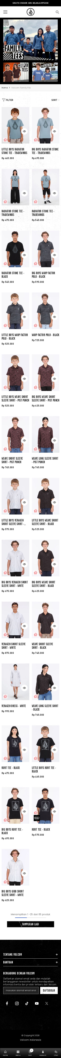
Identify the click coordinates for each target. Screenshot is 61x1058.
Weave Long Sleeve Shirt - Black (45, 707)
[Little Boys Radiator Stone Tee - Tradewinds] (15, 125)
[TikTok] (27, 1003)
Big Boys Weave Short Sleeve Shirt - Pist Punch (46, 398)
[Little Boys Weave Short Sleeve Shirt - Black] (46, 496)
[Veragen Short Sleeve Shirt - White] (15, 620)
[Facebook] (7, 1003)
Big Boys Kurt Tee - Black (12, 831)
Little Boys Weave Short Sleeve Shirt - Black (45, 522)
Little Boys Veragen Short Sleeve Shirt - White (13, 522)
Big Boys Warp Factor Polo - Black (43, 274)
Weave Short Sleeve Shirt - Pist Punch (12, 460)
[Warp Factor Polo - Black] (46, 310)
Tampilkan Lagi (30, 924)
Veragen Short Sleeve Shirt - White (14, 645)
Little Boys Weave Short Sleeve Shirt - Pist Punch (15, 398)
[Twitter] (46, 1003)
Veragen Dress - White (14, 706)
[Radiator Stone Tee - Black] (15, 249)
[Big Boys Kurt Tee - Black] (15, 805)
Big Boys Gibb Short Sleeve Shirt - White (13, 893)
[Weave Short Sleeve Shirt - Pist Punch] (15, 434)
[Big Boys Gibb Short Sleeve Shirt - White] (15, 867)
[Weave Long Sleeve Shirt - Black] (46, 681)
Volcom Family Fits (21, 87)
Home (5, 87)
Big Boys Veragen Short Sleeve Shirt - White (15, 584)
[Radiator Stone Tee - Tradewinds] (15, 187)
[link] (30, 1053)
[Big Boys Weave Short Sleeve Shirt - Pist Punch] (46, 372)
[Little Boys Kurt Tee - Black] (46, 743)
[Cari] (57, 12)
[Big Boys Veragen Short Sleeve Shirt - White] (15, 558)
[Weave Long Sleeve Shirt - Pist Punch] (46, 434)
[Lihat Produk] (24, 131)
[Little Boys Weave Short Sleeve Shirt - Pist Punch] (15, 372)
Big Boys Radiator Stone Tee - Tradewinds (45, 151)
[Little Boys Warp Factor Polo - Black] (15, 310)
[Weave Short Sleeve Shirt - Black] (46, 620)
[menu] (5, 12)
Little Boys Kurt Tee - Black (44, 769)
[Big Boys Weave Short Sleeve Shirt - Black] (46, 558)
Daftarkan (49, 990)
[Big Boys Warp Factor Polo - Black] (46, 249)
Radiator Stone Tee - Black (13, 274)
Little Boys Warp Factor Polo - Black (15, 336)
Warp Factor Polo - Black (45, 335)
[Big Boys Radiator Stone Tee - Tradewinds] (46, 125)
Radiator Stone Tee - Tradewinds (13, 213)
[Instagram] (17, 1003)
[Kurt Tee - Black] (15, 743)
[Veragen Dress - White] (15, 681)
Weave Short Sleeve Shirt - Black (42, 645)
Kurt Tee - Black (11, 768)
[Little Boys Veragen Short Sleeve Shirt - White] (15, 496)
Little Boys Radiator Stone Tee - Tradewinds (14, 151)
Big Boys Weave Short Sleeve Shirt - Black (43, 584)
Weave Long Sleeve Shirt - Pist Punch (45, 460)
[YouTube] (37, 1003)
